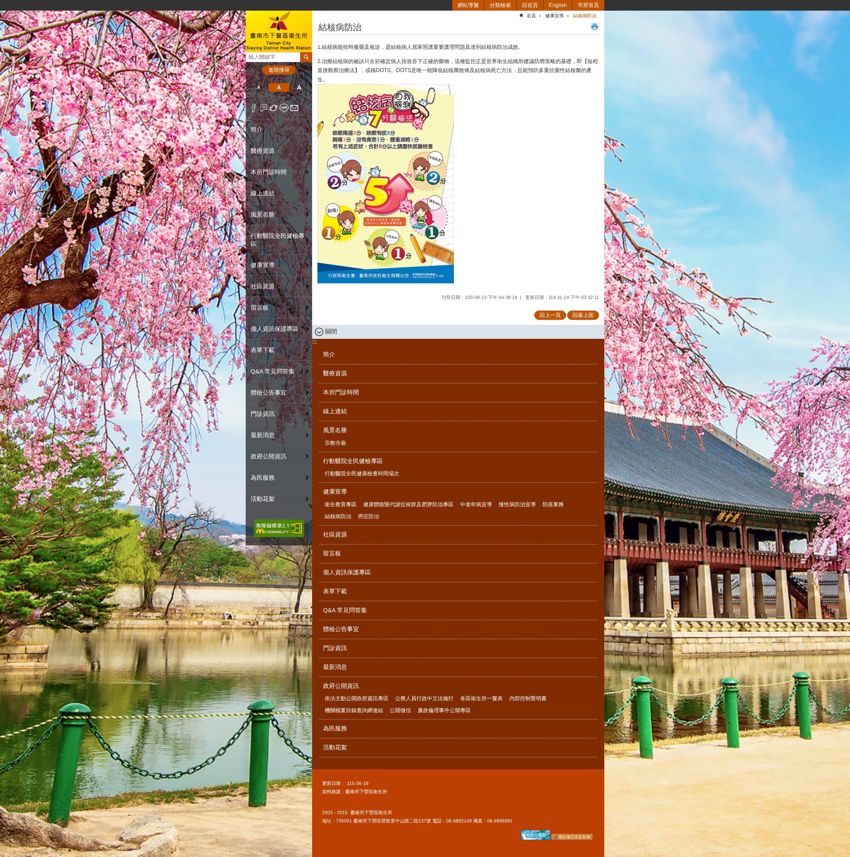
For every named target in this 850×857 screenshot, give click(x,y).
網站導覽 (468, 5)
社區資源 (263, 286)
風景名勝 (335, 430)
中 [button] (279, 87)
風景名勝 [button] (263, 214)
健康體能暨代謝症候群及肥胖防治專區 (408, 504)
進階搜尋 (279, 70)
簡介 (257, 129)
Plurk (264, 108)
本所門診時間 (269, 172)
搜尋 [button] (306, 57)
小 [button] (258, 87)
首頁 (531, 15)
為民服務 (263, 477)
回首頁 (530, 5)
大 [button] (299, 87)
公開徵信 (400, 710)
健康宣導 (554, 15)
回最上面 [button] (583, 315)
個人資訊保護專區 (274, 329)
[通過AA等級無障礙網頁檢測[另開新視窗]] (279, 528)
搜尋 (251, 55)
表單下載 (263, 350)
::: (248, 13)
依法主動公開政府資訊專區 (356, 698)
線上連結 (263, 193)
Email (294, 108)
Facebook (253, 108)
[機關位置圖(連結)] (535, 838)
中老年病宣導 (476, 504)
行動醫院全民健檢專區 (353, 461)
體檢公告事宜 (269, 392)
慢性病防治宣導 (517, 504)
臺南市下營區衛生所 (279, 31)
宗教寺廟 (335, 443)
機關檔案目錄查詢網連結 (354, 710)
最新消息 (263, 435)
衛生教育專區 (341, 504)
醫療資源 (263, 150)
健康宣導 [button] (263, 265)
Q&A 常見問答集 (273, 371)
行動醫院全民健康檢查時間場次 (362, 473)
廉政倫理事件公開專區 (444, 710)
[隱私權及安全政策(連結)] (572, 838)
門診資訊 (263, 414)
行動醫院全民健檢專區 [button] (277, 240)
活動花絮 (263, 499)
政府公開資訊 (341, 686)
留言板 (260, 307)
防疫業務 (553, 504)
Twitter (274, 108)
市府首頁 (588, 5)
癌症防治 (368, 516)
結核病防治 (584, 15)
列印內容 (594, 26)
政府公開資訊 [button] (269, 456)
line (284, 108)
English (558, 5)
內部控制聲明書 (528, 698)
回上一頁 (550, 315)
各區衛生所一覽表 (481, 698)
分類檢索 (500, 5)
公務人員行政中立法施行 (424, 698)
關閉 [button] (331, 331)
